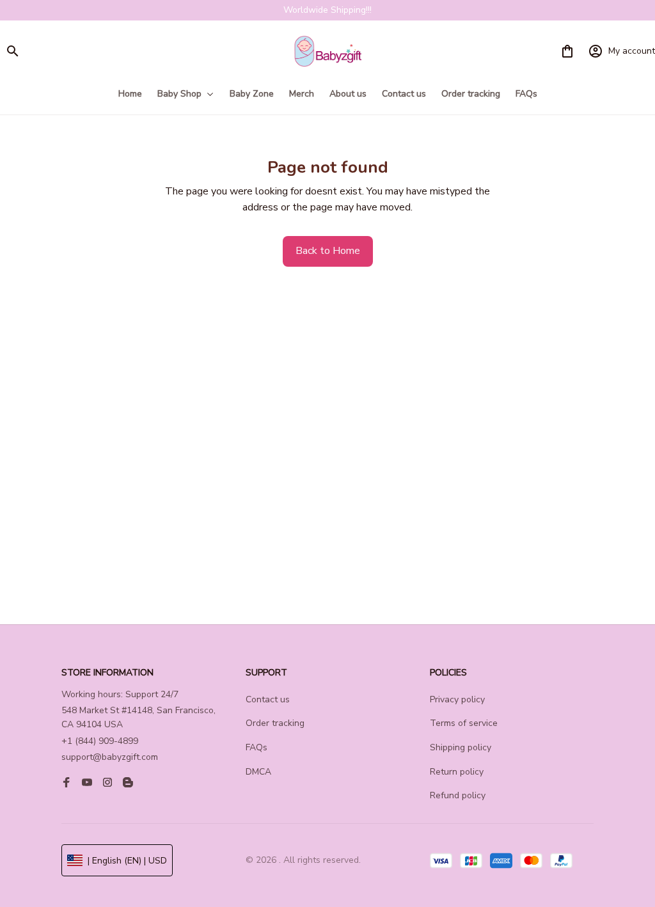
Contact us (268, 699)
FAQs (256, 747)
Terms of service (464, 723)
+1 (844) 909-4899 (99, 741)
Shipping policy (460, 747)
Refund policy (457, 795)
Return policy (457, 772)
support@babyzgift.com (109, 757)
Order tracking (275, 723)
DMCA (258, 772)
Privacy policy (457, 699)
